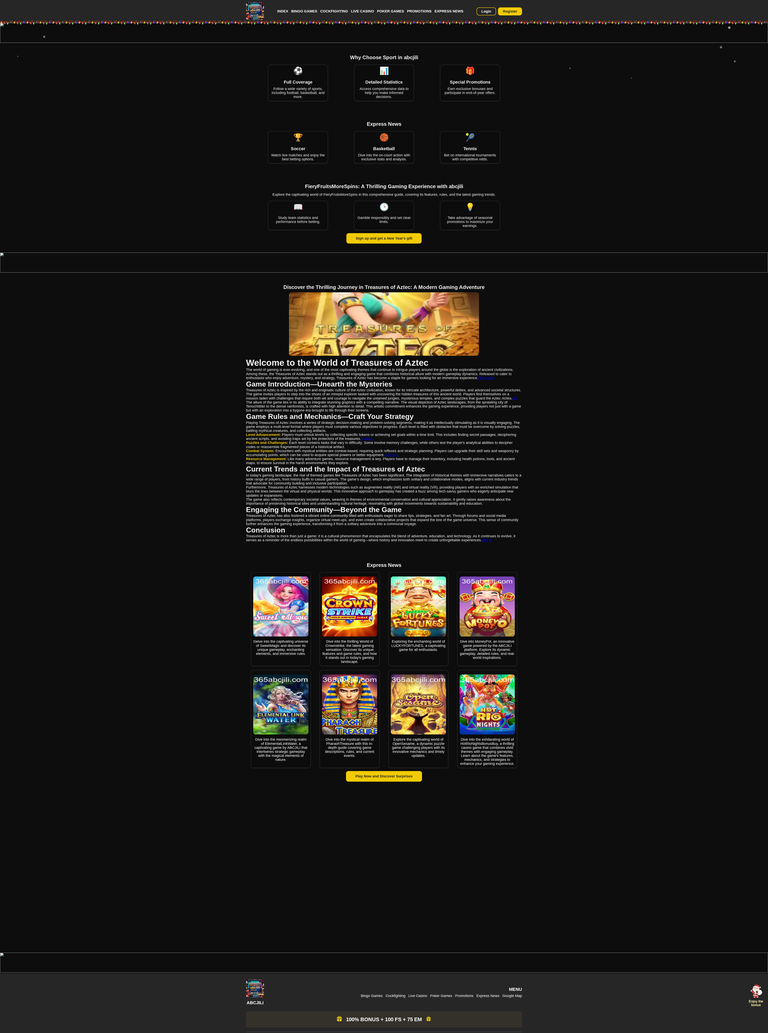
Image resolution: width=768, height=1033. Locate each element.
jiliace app (486, 378)
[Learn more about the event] (384, 42)
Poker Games (390, 11)
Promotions (419, 11)
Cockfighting (334, 11)
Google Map (512, 996)
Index (282, 11)
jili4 (515, 398)
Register (510, 11)
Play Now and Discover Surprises (384, 776)
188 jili (487, 540)
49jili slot (391, 455)
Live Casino (362, 11)
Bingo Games (304, 11)
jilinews (367, 439)
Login (486, 11)
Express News (449, 11)
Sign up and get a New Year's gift (384, 238)
